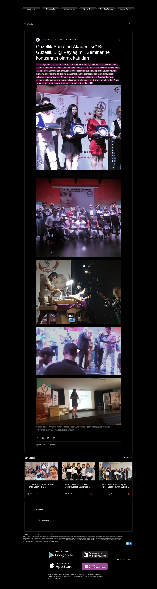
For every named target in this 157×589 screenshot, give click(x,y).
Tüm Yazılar (28, 24)
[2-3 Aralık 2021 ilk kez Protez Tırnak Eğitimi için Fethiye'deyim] (41, 471)
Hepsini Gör (128, 457)
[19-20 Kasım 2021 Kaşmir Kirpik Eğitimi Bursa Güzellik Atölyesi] (115, 471)
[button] (129, 24)
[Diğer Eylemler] (119, 39)
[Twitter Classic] (127, 543)
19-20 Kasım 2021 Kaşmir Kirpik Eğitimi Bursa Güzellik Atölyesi (115, 485)
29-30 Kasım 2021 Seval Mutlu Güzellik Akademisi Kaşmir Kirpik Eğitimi (76, 485)
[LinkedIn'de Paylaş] (48, 438)
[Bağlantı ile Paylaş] (54, 438)
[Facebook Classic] (130, 543)
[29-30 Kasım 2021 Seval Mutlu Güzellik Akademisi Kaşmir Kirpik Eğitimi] (78, 471)
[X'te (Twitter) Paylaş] (43, 438)
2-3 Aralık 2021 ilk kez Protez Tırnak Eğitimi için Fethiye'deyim (40, 485)
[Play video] (78, 351)
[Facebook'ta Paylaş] (37, 438)
